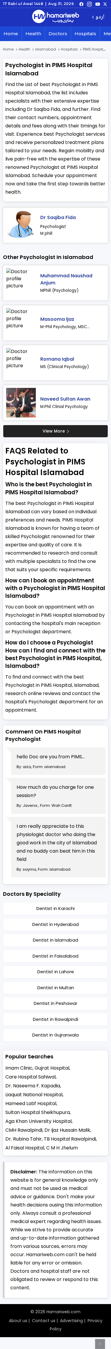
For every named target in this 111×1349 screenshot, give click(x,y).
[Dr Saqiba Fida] (21, 225)
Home (11, 33)
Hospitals (85, 33)
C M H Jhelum (62, 1147)
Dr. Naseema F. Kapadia (32, 1085)
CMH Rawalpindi (23, 1130)
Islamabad (45, 49)
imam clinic (19, 1068)
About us (18, 1321)
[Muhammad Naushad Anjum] (21, 283)
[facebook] (81, 4)
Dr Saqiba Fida (58, 217)
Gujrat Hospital (52, 1068)
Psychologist (53, 226)
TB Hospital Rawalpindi (70, 1139)
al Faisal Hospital (24, 1147)
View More (54, 431)
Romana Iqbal (57, 359)
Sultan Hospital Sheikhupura (37, 1112)
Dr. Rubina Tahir (23, 1139)
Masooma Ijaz (57, 319)
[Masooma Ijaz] (21, 323)
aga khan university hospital (38, 1121)
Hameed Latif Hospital (30, 1103)
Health (33, 33)
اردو (99, 17)
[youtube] (98, 4)
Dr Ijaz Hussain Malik (67, 1130)
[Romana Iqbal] (21, 363)
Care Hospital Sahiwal (30, 1076)
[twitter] (105, 4)
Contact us (43, 1321)
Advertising (71, 1321)
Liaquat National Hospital (33, 1094)
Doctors (58, 33)
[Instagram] (89, 4)
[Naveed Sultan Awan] (21, 402)
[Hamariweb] (55, 17)
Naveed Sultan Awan (65, 399)
